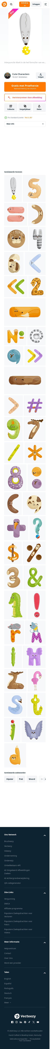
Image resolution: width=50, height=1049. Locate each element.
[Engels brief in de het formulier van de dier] (34, 932)
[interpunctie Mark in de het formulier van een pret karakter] (13, 905)
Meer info (10, 128)
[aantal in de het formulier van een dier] (15, 220)
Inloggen (36, 4)
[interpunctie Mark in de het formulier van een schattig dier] (13, 192)
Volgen (41, 77)
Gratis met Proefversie (25, 87)
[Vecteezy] (4, 4)
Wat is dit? (28, 117)
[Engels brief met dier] (33, 903)
